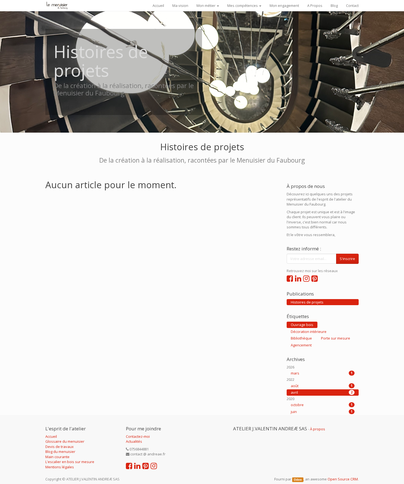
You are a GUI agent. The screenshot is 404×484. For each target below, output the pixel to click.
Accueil (51, 436)
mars (322, 373)
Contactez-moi (138, 436)
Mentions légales (59, 466)
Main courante (57, 456)
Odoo (298, 479)
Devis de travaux (59, 446)
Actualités (134, 441)
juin (322, 411)
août (322, 385)
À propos (317, 428)
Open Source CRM (343, 479)
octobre (322, 404)
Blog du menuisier (60, 451)
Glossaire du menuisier (64, 441)
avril (322, 392)
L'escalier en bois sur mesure (69, 461)
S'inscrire (347, 258)
